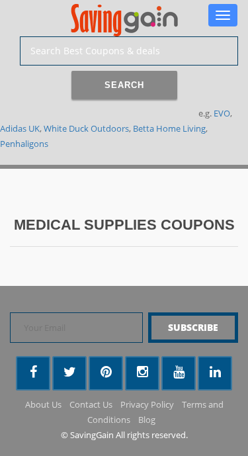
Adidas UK (20, 128)
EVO (222, 113)
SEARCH (124, 85)
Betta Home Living (169, 128)
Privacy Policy (147, 404)
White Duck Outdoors (86, 128)
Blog (146, 420)
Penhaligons (24, 144)
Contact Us (90, 404)
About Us (43, 404)
